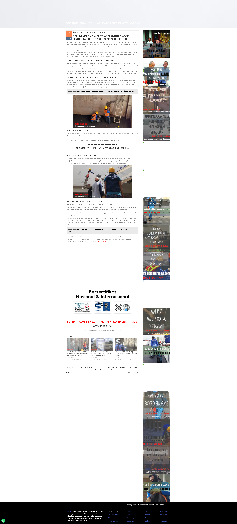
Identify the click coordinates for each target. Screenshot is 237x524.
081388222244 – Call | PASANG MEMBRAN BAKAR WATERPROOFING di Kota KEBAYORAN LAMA (77, 353)
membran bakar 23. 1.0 (98, 32)
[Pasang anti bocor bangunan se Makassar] (156, 349)
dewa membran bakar (81, 32)
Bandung (130, 514)
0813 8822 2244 (102, 326)
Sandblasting (114, 514)
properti (80, 239)
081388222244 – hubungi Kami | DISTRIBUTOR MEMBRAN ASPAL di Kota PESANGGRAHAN (101, 353)
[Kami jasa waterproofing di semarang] (156, 321)
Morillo (69, 511)
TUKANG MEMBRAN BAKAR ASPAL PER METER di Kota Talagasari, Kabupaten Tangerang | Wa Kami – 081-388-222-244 (121, 370)
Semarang (130, 518)
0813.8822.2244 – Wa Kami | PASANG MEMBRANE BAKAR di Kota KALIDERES (126, 353)
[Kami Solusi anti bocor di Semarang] (156, 405)
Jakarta (130, 511)
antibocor (116, 239)
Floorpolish (114, 521)
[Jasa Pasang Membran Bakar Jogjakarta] (156, 294)
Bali (147, 511)
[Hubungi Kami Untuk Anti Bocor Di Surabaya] (156, 155)
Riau (163, 518)
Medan (147, 521)
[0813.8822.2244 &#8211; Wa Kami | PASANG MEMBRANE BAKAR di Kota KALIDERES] (126, 344)
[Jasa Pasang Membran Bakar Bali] (156, 100)
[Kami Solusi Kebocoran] (156, 211)
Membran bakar (71, 218)
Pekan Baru (163, 521)
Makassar (163, 514)
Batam (147, 518)
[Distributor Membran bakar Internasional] (156, 44)
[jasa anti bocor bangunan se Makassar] (156, 488)
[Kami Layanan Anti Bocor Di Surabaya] (156, 266)
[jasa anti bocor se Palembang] (156, 460)
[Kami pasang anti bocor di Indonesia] (156, 432)
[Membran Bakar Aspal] (156, 72)
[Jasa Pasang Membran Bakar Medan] (156, 127)
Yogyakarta (130, 521)
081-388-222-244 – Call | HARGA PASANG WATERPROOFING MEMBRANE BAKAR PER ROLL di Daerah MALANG (83, 370)
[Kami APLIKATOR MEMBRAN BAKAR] (156, 238)
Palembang (163, 511)
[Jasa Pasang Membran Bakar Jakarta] (156, 183)
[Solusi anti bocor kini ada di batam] (156, 377)
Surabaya (147, 514)
